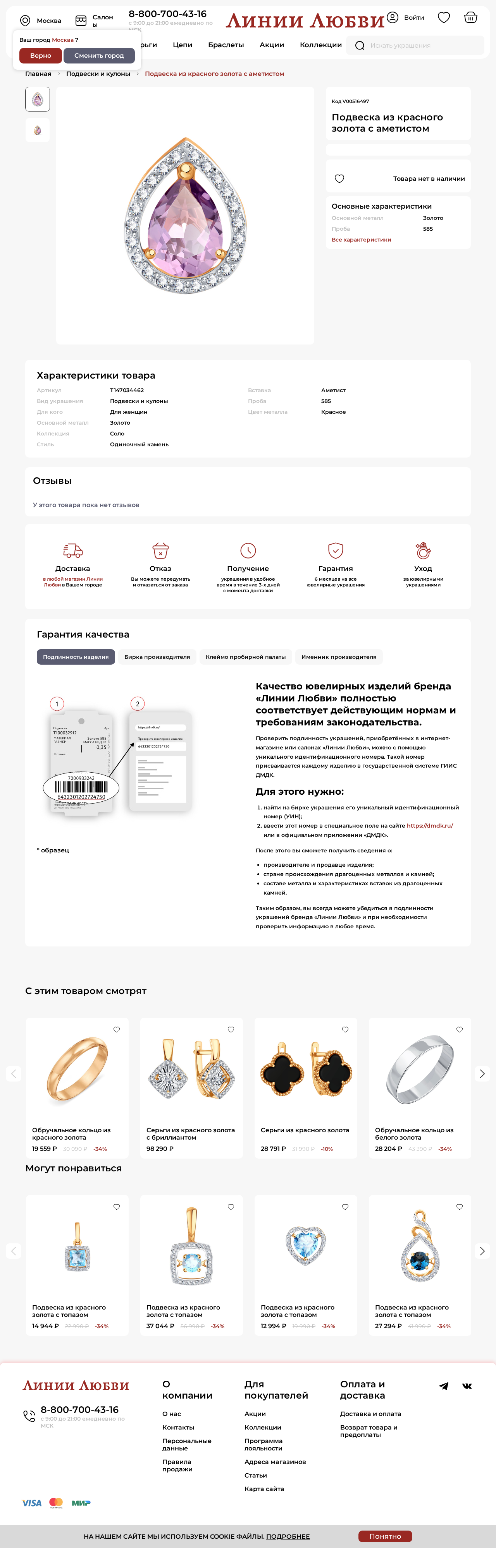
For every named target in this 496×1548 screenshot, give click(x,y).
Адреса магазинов (275, 1462)
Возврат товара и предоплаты (369, 1431)
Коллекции (321, 45)
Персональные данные (187, 1444)
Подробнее (288, 1536)
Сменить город (99, 55)
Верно (40, 55)
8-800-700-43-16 (168, 13)
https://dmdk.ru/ (430, 825)
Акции (272, 45)
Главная (38, 73)
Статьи (256, 1475)
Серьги (144, 45)
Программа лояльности (264, 1444)
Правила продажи (177, 1465)
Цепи (183, 45)
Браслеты (226, 45)
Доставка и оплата (370, 1414)
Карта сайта (264, 1489)
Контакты (178, 1427)
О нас (171, 1414)
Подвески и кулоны (98, 73)
